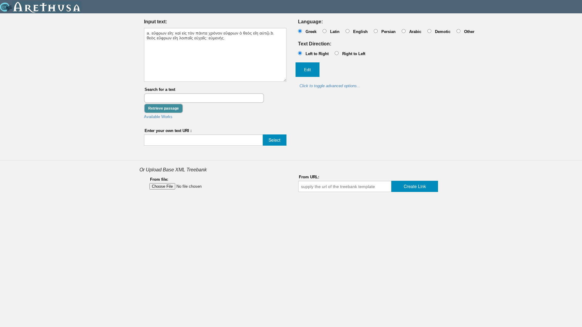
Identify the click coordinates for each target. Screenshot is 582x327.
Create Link (415, 186)
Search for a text (160, 89)
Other (469, 31)
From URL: (309, 177)
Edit (307, 69)
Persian (388, 31)
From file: (159, 179)
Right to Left (353, 53)
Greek (311, 31)
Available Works (158, 116)
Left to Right (317, 53)
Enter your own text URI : (168, 130)
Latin (335, 31)
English (360, 31)
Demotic (442, 31)
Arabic (415, 31)
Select (274, 140)
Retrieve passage (163, 108)
